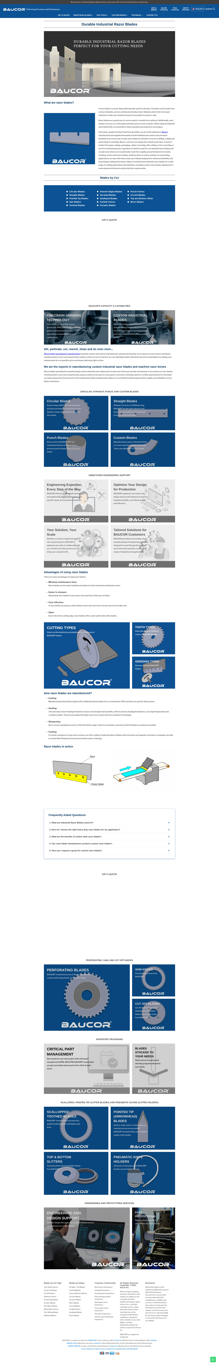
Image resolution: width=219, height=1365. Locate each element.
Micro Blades (137, 202)
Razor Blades (74, 1315)
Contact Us (118, 1340)
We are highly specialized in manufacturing (62, 354)
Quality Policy (121, 1349)
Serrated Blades (108, 195)
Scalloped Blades (108, 198)
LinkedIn (153, 1340)
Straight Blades (77, 195)
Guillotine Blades (50, 1315)
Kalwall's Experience (102, 1290)
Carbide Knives (107, 202)
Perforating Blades (51, 1300)
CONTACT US (152, 15)
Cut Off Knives (49, 1293)
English (199, 9)
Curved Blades (137, 195)
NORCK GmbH (72, 1343)
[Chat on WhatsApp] (213, 1360)
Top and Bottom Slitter (141, 198)
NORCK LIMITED (74, 1346)
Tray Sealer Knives (51, 1287)
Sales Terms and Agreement (105, 1349)
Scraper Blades (49, 1303)
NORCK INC (92, 1340)
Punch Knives (137, 191)
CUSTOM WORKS (119, 15)
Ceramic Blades (108, 205)
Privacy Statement (87, 1349)
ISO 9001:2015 (132, 1349)
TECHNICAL (136, 15)
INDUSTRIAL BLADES (82, 15)
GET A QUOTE (64, 15)
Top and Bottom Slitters (78, 1293)
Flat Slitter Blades (50, 1306)
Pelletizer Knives (50, 1297)
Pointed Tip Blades (78, 198)
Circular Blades (77, 191)
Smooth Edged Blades (111, 191)
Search (208, 9)
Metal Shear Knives (51, 1309)
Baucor (165, 132)
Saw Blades (75, 202)
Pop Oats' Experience (103, 1314)
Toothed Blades (77, 205)
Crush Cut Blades (50, 1290)
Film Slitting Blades (51, 1312)
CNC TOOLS (102, 15)
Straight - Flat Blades (77, 1287)
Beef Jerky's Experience (103, 1287)
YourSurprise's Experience (104, 1293)
